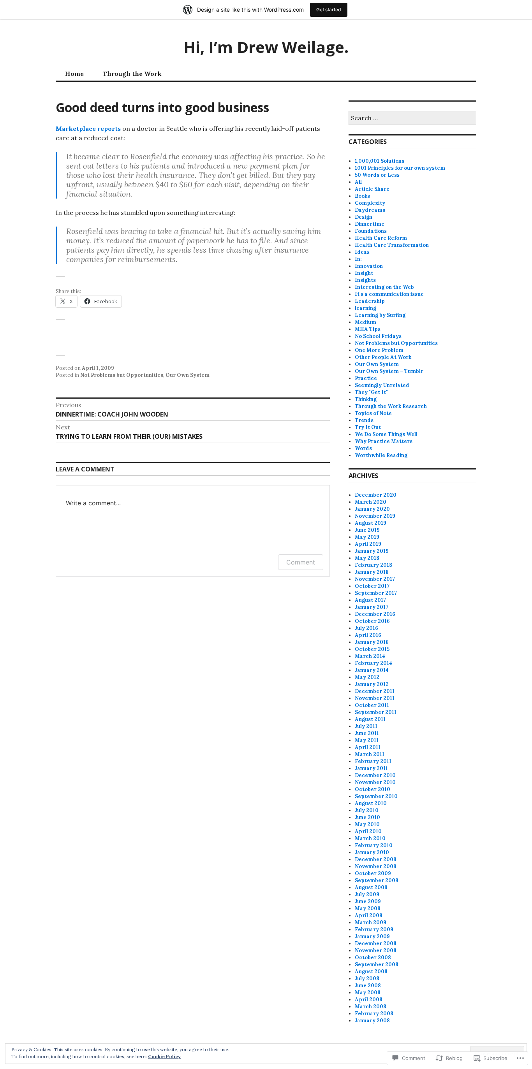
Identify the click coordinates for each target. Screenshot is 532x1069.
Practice (366, 378)
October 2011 (372, 705)
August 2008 (371, 971)
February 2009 (374, 929)
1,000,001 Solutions (379, 161)
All (358, 182)
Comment (300, 562)
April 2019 (368, 544)
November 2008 (375, 950)
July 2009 (367, 894)
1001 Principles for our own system (400, 168)
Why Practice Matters (383, 441)
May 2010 (367, 824)
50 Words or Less (377, 175)
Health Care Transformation (392, 245)
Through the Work (132, 73)
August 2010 (371, 803)
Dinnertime (369, 224)
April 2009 (368, 915)
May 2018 (367, 558)
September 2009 (376, 880)
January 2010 (372, 852)
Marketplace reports (88, 128)
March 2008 (370, 1006)
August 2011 (370, 719)
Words (363, 448)
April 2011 (368, 747)
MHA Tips (368, 329)
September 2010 (376, 796)
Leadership (370, 301)
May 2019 (367, 537)
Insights (365, 280)
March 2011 (369, 754)
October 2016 (372, 621)
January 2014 (372, 670)
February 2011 (373, 761)
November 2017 (375, 579)
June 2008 (368, 985)
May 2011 (367, 740)
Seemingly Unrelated (382, 385)
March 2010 (370, 838)
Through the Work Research (391, 406)
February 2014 (373, 663)
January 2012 (372, 684)
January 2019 (372, 551)
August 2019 (370, 523)
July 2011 (366, 726)
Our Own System (188, 375)
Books (362, 196)
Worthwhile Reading (381, 455)
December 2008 (375, 943)
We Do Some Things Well (386, 434)
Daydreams (370, 210)
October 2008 (373, 957)
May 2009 (368, 908)
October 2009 (373, 873)
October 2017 (372, 586)
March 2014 (370, 656)
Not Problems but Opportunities (121, 375)
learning (365, 308)
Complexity (370, 203)
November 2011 (375, 698)
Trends (364, 420)
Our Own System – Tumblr (389, 371)
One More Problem (379, 350)
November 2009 (375, 866)
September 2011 (375, 712)
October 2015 (372, 649)
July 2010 (367, 810)
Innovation (369, 266)
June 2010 (367, 817)
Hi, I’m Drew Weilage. (266, 47)
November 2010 (375, 782)
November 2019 (375, 516)
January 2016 (372, 642)
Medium (365, 322)
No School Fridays (378, 336)
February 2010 (374, 845)
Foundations (371, 231)
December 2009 (375, 859)
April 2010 (368, 831)
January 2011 (371, 768)
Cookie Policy (164, 1056)
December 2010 (375, 775)
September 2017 (376, 593)
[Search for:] (412, 118)
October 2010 (372, 789)
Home (74, 73)
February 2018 (373, 565)
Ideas (362, 252)
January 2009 (372, 936)
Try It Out (368, 427)
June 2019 (367, 530)
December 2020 (375, 495)
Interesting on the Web (384, 287)
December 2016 (375, 614)
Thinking (366, 399)
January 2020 (372, 509)
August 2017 (370, 600)
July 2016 (366, 628)
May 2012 (367, 677)
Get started (328, 9)
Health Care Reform (381, 238)
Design (363, 217)
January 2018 (372, 572)
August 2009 (371, 887)
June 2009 (368, 901)
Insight (364, 273)
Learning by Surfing (380, 315)
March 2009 (370, 922)
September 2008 (376, 964)
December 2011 (375, 691)
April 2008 (368, 999)
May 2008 (368, 992)
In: (358, 259)
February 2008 (374, 1013)
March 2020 (370, 502)
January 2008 (372, 1020)
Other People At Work (383, 357)
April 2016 (368, 635)
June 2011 (367, 733)
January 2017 (371, 607)
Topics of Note (373, 413)
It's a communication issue (389, 294)
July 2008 (367, 978)
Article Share (372, 189)
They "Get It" (371, 392)
